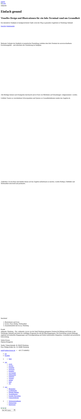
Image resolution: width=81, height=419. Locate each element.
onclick (11, 366)
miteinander (12, 375)
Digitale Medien (14, 392)
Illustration (12, 389)
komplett (11, 367)
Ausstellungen (13, 394)
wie (6, 362)
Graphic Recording (15, 396)
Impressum (12, 404)
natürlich (11, 376)
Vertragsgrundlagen (15, 401)
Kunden (7, 355)
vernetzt (11, 378)
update (11, 380)
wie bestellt (12, 373)
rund (10, 382)
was (6, 387)
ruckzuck (11, 369)
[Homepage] (3, 3)
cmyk (10, 364)
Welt (10, 359)
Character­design (14, 398)
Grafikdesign (13, 390)
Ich (6, 354)
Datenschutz (12, 403)
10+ (10, 383)
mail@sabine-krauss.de (8, 350)
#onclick (3, 26)
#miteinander (11, 26)
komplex (11, 371)
